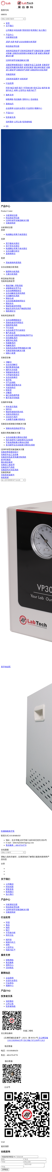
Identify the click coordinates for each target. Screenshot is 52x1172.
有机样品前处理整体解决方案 (18, 348)
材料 (16, 90)
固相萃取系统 (11, 325)
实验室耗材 (10, 74)
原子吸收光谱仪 (12, 243)
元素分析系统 (11, 274)
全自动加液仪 (11, 377)
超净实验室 (28, 67)
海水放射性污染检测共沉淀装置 (19, 440)
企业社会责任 (20, 108)
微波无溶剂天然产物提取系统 (18, 308)
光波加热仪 (10, 387)
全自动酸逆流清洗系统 (15, 293)
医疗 (21, 88)
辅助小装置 (10, 353)
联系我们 (34, 30)
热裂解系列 (10, 343)
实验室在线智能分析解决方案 (24, 53)
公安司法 (22, 90)
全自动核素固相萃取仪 (15, 301)
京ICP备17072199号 (31, 1040)
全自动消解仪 (11, 365)
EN (7, 126)
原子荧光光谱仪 (12, 246)
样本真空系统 (11, 407)
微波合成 (10, 298)
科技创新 (18, 30)
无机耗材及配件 (12, 79)
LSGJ (42, 1040)
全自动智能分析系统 (27, 42)
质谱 (8, 42)
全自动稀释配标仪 (13, 291)
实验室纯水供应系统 (38, 70)
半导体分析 (28, 88)
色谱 (16, 42)
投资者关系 (10, 117)
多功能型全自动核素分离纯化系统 (20, 445)
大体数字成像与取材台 (15, 419)
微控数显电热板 (12, 367)
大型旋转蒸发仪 (12, 375)
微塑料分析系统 (12, 271)
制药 (16, 88)
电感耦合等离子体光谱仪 (16, 248)
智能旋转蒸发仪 (12, 372)
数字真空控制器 (12, 398)
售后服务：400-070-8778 (16, 845)
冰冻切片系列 (11, 417)
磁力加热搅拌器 (12, 395)
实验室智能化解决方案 (15, 351)
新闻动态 (10, 104)
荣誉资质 (26, 30)
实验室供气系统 (23, 70)
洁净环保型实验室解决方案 (17, 60)
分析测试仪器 (11, 37)
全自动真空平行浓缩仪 (15, 330)
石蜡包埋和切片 (12, 414)
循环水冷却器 (11, 370)
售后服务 (18, 99)
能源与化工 (10, 942)
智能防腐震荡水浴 (13, 385)
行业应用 (10, 83)
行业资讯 (30, 108)
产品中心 (10, 35)
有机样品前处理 (12, 51)
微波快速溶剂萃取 (13, 306)
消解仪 (9, 362)
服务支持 (10, 95)
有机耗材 (24, 79)
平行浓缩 (10, 328)
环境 (8, 88)
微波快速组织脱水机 (14, 412)
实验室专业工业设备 (32, 65)
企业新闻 (10, 108)
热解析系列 (10, 345)
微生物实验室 (39, 67)
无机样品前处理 (26, 51)
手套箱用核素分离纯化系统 (17, 442)
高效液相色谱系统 (13, 263)
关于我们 (10, 26)
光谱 (12, 42)
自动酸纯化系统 (12, 296)
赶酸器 (9, 393)
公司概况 (10, 30)
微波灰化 (10, 303)
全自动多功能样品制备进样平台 (19, 335)
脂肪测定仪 (10, 311)
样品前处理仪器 (12, 46)
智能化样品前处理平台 (15, 428)
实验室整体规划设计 (14, 65)
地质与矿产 (31, 90)
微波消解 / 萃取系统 (14, 286)
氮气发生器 (10, 333)
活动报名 (34, 99)
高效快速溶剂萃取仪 (14, 323)
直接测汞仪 (10, 254)
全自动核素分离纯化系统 (16, 437)
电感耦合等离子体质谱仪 (16, 234)
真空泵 (9, 380)
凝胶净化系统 (11, 340)
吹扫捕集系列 (11, 338)
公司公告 (18, 122)
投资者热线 (27, 122)
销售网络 (10, 99)
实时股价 (10, 122)
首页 (8, 23)
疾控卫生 (37, 88)
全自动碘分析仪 (12, 251)
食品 (12, 88)
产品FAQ (10, 113)
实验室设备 (39, 51)
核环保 (44, 88)
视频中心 (38, 108)
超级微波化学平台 (13, 288)
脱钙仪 (9, 409)
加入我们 (42, 30)
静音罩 (9, 390)
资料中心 (26, 99)
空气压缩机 (10, 382)
